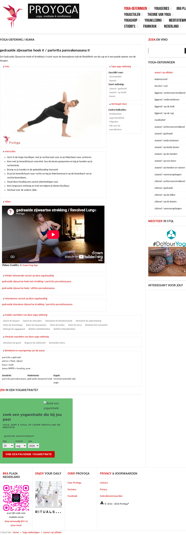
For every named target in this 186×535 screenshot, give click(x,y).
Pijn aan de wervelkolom (115, 128)
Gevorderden (115, 76)
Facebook (72, 496)
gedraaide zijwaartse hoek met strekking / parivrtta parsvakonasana (36, 281)
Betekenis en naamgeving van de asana (25, 350)
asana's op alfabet (52, 532)
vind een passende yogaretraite (28, 454)
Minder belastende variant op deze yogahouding (29, 275)
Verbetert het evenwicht (96, 325)
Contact (104, 483)
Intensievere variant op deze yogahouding (26, 298)
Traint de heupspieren (36, 325)
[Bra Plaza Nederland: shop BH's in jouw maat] (16, 510)
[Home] (13, 17)
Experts (112, 80)
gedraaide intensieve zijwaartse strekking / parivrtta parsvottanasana (37, 304)
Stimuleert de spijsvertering (88, 321)
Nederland (171, 26)
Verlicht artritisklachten (39, 329)
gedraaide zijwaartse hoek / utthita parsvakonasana (28, 288)
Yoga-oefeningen (135, 8)
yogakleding (153, 20)
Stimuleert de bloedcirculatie (58, 321)
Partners (72, 489)
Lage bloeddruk (116, 118)
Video (8, 201)
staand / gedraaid (118, 88)
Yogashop (130, 20)
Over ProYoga (74, 483)
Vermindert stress (57, 343)
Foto (7, 66)
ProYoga (53, 9)
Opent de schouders (32, 321)
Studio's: (130, 26)
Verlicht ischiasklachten (64, 329)
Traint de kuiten (57, 325)
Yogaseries (161, 8)
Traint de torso (75, 325)
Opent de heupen (11, 321)
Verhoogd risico (119, 104)
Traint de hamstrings (13, 325)
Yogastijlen (132, 14)
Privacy (103, 489)
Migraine (113, 122)
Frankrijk (150, 26)
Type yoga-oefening (121, 66)
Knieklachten (115, 114)
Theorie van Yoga (159, 14)
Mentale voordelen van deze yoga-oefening (27, 337)
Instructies (10, 151)
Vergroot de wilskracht (35, 343)
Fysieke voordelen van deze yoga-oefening (26, 315)
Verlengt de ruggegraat (14, 329)
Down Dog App (30, 265)
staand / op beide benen (117, 94)
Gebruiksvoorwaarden (111, 496)
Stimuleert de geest (12, 343)
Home (16, 532)
